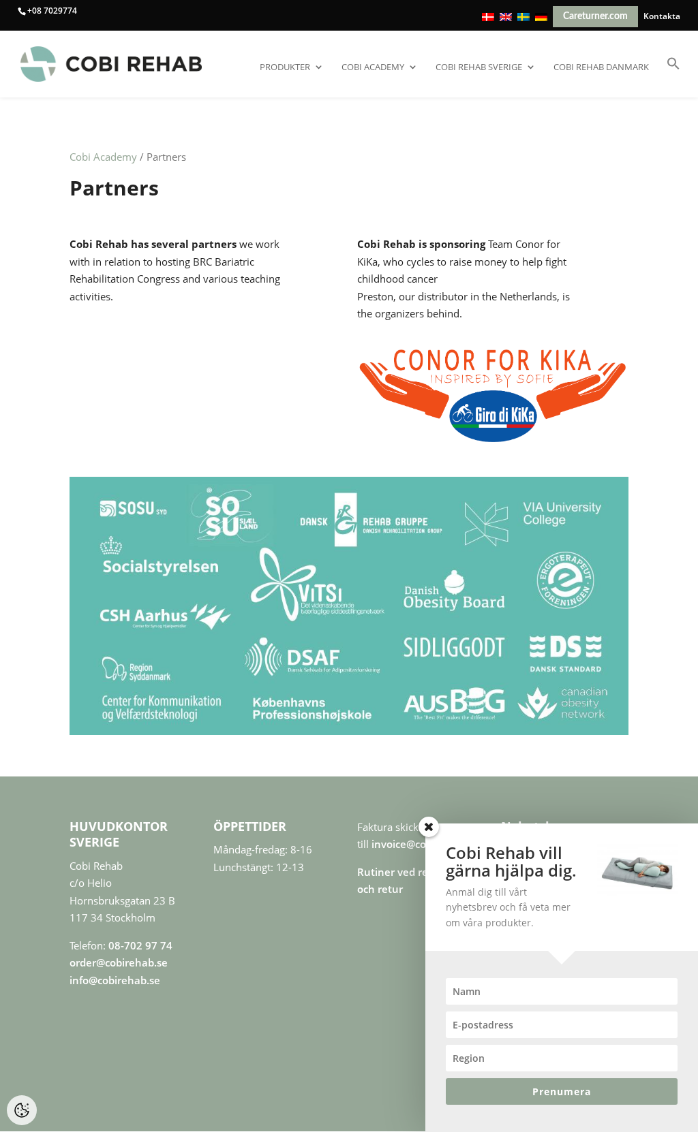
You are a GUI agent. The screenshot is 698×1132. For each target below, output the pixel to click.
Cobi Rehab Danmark (601, 67)
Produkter (285, 67)
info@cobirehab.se (115, 980)
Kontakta (661, 17)
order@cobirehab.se (119, 962)
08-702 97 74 (140, 945)
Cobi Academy (373, 67)
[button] (673, 77)
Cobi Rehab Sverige (479, 67)
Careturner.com (595, 16)
